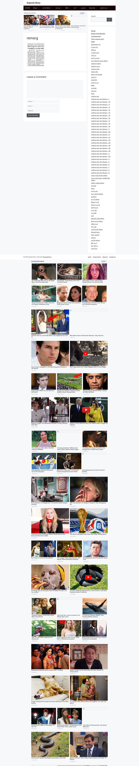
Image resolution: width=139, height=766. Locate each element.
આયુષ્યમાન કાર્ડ (95, 44)
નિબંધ (92, 93)
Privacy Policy (97, 257)
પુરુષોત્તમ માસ (103, 8)
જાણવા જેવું (92, 8)
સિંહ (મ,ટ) (94, 243)
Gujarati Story (33, 3)
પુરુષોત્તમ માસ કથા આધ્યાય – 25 (100, 145)
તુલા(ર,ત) (93, 77)
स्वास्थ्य (93, 42)
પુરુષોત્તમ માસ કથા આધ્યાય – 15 (100, 115)
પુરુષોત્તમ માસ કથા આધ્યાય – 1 (100, 99)
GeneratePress (47, 257)
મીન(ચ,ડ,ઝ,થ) (95, 205)
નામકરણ (57, 8)
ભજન (93, 188)
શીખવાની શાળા (95, 232)
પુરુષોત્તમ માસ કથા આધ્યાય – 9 (100, 173)
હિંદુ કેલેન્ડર (94, 246)
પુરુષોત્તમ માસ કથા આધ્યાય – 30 (100, 156)
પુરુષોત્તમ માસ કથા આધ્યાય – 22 (100, 137)
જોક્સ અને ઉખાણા (96, 74)
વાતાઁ (75, 8)
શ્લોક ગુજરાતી (95, 235)
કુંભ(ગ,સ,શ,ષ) (95, 58)
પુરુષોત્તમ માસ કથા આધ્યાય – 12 (100, 107)
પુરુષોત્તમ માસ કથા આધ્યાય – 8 (100, 170)
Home (89, 257)
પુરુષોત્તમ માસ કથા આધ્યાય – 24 (100, 143)
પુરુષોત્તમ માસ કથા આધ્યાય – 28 (100, 148)
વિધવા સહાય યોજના (97, 221)
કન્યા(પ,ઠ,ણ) (95, 53)
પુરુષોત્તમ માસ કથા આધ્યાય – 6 (100, 164)
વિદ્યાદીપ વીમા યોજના (97, 218)
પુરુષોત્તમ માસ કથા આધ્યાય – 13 (100, 110)
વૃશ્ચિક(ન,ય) (94, 224)
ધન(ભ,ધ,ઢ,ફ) (95, 83)
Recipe (93, 31)
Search (93, 16)
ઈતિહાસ (35, 8)
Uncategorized (96, 36)
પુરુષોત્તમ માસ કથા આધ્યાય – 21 (100, 134)
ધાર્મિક (66, 8)
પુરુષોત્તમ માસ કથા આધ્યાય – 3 (100, 154)
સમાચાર (93, 238)
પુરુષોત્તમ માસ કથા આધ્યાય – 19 (100, 126)
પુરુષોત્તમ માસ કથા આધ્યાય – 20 (100, 132)
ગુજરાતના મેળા (95, 69)
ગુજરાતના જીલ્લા (96, 63)
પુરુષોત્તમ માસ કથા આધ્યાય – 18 (100, 124)
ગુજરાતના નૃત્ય (95, 66)
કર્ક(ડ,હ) (93, 55)
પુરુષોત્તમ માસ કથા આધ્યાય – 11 (100, 104)
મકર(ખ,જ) (94, 191)
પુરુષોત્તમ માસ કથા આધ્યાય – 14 (100, 113)
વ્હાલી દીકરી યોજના (97, 229)
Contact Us (112, 257)
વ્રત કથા (93, 227)
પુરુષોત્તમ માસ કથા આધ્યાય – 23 (100, 140)
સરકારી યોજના (46, 8)
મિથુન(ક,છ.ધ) (95, 202)
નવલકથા (93, 88)
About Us (105, 257)
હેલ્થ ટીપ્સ (94, 248)
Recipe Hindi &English (98, 33)
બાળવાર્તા (93, 186)
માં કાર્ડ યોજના (95, 199)
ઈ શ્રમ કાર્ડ (94, 47)
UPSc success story (97, 39)
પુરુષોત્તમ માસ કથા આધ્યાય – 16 (100, 118)
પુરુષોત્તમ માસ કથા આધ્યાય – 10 (100, 102)
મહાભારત (83, 8)
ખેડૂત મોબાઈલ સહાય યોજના (99, 61)
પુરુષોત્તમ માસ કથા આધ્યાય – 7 (100, 167)
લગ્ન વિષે (93, 213)
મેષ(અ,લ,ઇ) (94, 208)
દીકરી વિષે (27, 8)
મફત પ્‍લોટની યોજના (97, 194)
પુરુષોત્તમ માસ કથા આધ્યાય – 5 (100, 162)
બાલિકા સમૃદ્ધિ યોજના (97, 183)
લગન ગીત (94, 210)
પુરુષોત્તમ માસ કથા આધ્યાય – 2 (100, 129)
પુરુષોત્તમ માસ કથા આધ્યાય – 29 (100, 151)
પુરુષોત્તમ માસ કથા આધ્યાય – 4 (100, 159)
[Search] (109, 20)
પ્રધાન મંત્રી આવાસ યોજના (99, 175)
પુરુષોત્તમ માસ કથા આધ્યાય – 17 (100, 121)
